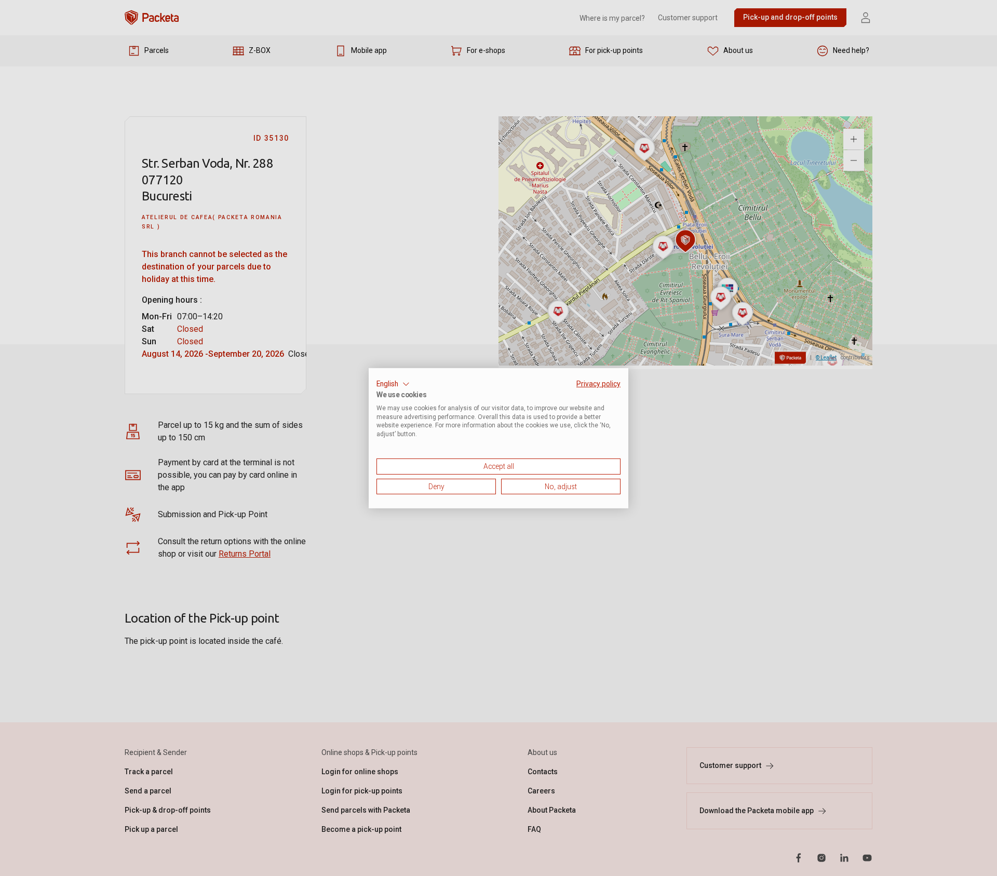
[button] (393, 384)
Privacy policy (598, 383)
